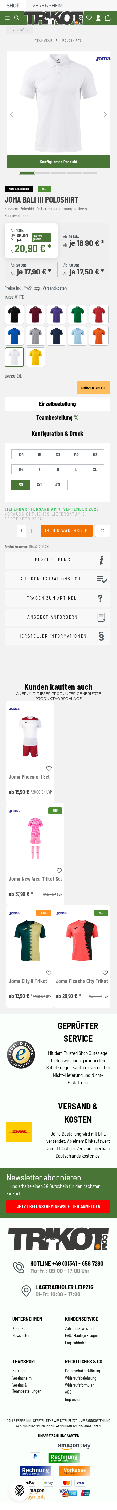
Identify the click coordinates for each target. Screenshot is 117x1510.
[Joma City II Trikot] (30, 940)
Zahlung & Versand (79, 1328)
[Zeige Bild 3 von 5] (58, 173)
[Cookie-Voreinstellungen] (19, 1490)
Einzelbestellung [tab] (57, 403)
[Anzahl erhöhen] (31, 531)
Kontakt (18, 1328)
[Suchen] (17, 18)
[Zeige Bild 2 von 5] (42, 173)
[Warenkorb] (108, 18)
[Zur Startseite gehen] (55, 18)
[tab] (57, 433)
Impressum (73, 1399)
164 (21, 469)
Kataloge (19, 1370)
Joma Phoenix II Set (29, 776)
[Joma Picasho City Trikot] (82, 940)
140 (76, 454)
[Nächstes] (105, 113)
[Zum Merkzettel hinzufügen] (102, 531)
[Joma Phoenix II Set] (30, 736)
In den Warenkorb (66, 530)
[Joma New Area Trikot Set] (35, 838)
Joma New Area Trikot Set (35, 879)
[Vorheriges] (12, 113)
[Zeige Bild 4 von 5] (74, 173)
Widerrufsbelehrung (80, 1378)
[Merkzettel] (90, 18)
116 (39, 454)
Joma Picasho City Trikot (82, 981)
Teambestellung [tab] (57, 417)
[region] (58, 114)
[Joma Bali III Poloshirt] (58, 103)
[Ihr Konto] (99, 18)
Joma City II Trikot (28, 981)
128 (58, 454)
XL (95, 469)
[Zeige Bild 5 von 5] (90, 173)
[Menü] (8, 18)
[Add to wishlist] (49, 767)
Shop (13, 5)
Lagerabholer (75, 1342)
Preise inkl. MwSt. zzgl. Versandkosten (36, 288)
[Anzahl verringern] (11, 531)
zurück (23, 30)
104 (21, 454)
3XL (39, 484)
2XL (21, 484)
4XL (58, 484)
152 (95, 454)
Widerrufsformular (79, 1385)
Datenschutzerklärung (82, 1370)
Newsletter (21, 1335)
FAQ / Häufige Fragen (81, 1335)
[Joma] (103, 59)
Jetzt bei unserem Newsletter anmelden (58, 1206)
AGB (68, 1392)
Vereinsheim (47, 5)
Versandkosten (92, 1420)
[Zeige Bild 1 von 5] (27, 173)
